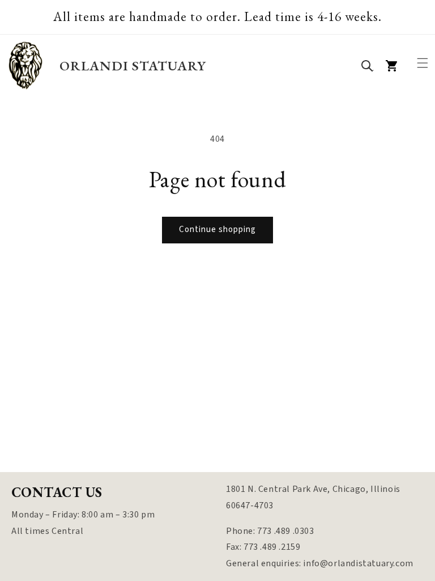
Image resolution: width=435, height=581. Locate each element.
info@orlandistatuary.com (358, 563)
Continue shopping (217, 229)
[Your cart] (392, 66)
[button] (422, 62)
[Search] (367, 66)
